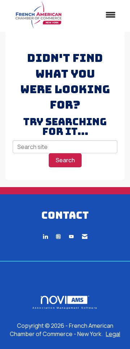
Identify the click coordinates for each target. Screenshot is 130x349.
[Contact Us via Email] (84, 236)
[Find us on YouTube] (71, 236)
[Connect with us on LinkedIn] (45, 236)
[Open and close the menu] (97, 15)
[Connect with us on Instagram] (58, 236)
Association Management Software (65, 307)
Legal (113, 334)
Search (65, 160)
